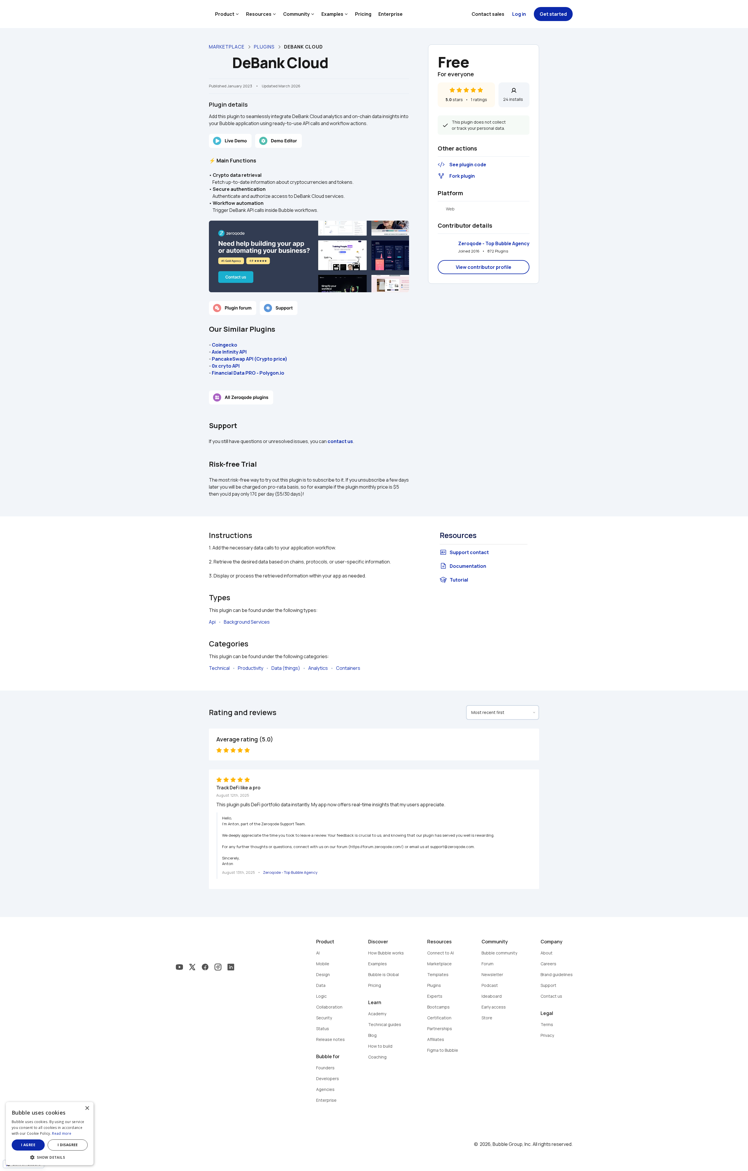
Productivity (250, 668)
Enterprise (390, 14)
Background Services (247, 622)
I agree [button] (28, 1144)
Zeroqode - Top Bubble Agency (493, 243)
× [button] (87, 1108)
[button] (50, 1156)
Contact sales (488, 14)
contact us (340, 441)
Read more (61, 1133)
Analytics (318, 668)
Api (212, 622)
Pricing (363, 14)
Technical (219, 668)
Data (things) (285, 668)
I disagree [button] (68, 1144)
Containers (348, 668)
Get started (553, 14)
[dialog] (50, 1133)
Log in (519, 14)
